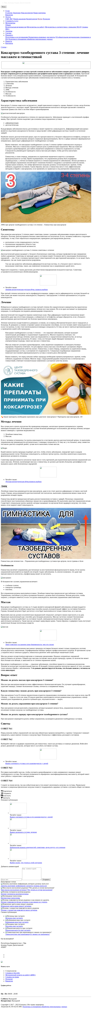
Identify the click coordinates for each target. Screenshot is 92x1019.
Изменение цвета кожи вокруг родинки (16, 906)
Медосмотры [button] (10, 23)
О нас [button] (7, 11)
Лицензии (17, 13)
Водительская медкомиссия (15, 27)
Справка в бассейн (12, 973)
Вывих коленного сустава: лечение (23, 832)
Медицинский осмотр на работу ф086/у (20, 975)
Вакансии (9, 15)
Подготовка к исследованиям (16, 37)
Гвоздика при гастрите (14, 926)
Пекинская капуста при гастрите (18, 930)
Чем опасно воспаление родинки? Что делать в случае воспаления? (27, 890)
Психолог (46, 19)
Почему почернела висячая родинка (14, 894)
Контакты (9, 43)
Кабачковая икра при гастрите (16, 922)
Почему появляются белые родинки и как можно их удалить (24, 902)
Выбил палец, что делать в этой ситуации (26, 863)
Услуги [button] (8, 17)
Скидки (8, 33)
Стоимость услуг (11, 21)
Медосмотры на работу (36, 27)
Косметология (31, 19)
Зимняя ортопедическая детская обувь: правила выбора (26, 289)
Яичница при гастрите (14, 918)
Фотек (39, 19)
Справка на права (12, 977)
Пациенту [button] (9, 35)
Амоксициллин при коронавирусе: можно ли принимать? (27, 934)
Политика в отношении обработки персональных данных (30, 39)
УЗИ (7, 19)
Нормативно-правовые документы (41, 37)
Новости (8, 41)
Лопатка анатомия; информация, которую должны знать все (24, 886)
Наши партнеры (39, 13)
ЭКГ (11, 19)
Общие (8, 25)
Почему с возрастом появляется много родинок (19, 910)
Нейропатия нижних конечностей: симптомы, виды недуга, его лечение (37, 847)
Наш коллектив (27, 13)
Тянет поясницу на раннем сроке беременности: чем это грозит (29, 644)
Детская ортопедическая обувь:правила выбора (23, 482)
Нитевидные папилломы (10, 898)
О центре (8, 13)
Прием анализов (19, 19)
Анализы (8, 31)
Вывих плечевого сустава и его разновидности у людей (26, 763)
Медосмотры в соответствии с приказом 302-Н (63, 27)
